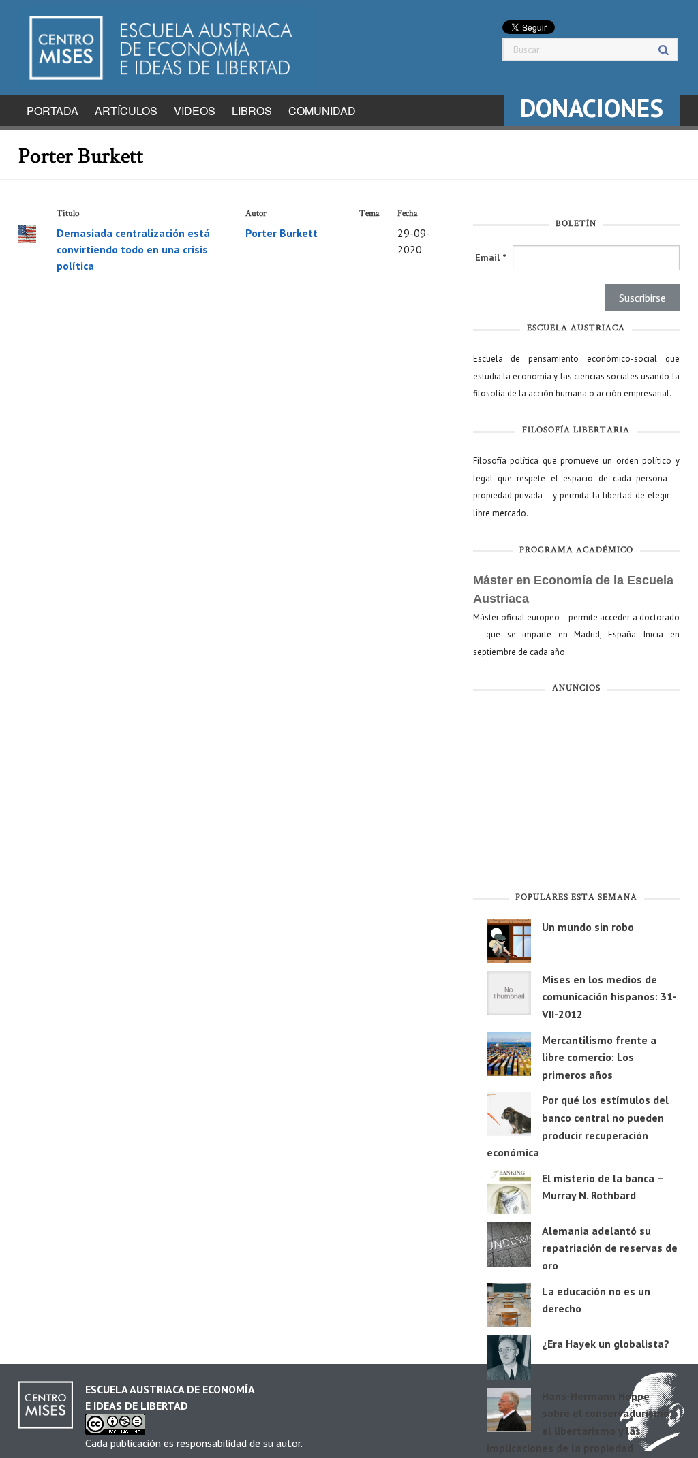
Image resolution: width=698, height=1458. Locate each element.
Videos (194, 110)
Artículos (126, 110)
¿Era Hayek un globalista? (605, 1343)
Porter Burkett (281, 233)
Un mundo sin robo (588, 927)
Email (490, 257)
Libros (252, 110)
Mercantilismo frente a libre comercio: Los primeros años (599, 1057)
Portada (52, 110)
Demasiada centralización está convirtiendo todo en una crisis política (133, 249)
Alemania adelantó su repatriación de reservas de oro (610, 1248)
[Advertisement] (576, 795)
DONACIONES (591, 108)
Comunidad (322, 110)
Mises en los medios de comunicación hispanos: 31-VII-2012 (609, 996)
